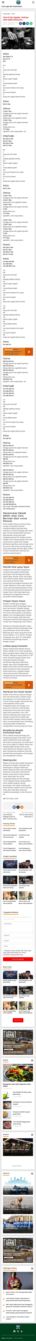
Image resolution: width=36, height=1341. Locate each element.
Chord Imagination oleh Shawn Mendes (9, 849)
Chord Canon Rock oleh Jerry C (26, 814)
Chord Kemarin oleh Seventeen (25, 829)
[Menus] (3, 2)
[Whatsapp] (31, 23)
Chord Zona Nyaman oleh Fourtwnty (10, 836)
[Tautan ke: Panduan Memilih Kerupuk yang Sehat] (7, 1115)
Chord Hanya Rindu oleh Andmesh (9, 843)
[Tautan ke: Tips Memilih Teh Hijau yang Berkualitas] (7, 1095)
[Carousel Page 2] (16, 1165)
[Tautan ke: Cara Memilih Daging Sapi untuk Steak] (7, 1125)
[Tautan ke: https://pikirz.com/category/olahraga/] (32, 1268)
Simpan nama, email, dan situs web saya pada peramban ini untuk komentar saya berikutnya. (17, 952)
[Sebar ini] (20, 23)
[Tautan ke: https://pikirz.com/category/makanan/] (32, 1060)
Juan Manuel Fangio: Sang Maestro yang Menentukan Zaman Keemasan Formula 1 (18, 1300)
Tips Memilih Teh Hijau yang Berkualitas (22, 1093)
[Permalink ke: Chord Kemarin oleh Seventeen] (26, 864)
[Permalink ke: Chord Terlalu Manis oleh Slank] (10, 864)
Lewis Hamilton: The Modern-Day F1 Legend (17, 1318)
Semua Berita (18, 1338)
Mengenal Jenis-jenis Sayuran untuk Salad (17, 1085)
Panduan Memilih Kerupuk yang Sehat (21, 1113)
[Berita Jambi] (18, 2)
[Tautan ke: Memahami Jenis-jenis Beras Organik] (7, 1105)
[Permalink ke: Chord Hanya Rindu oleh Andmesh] (10, 895)
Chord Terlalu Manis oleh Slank (9, 829)
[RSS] (21, 807)
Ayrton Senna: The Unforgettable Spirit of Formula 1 (19, 1293)
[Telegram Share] (27, 23)
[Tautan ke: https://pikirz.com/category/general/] (32, 1173)
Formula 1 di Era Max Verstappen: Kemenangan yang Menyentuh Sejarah (19, 1312)
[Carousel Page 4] (20, 1165)
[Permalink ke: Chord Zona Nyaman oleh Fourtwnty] (10, 880)
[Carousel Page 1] (13, 1165)
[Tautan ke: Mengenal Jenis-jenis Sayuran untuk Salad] (18, 1073)
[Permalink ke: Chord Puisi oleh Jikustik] (26, 880)
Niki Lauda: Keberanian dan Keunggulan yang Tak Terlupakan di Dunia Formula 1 (19, 1305)
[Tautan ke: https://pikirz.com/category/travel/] (32, 1135)
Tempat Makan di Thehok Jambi (16, 1150)
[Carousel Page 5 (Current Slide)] (23, 1165)
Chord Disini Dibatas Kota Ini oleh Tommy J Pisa (10, 815)
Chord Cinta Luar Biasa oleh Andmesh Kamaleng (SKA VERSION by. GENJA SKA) (25, 843)
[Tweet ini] (24, 23)
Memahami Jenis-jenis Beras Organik (22, 1103)
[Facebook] (14, 807)
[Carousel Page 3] (18, 1165)
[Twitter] (18, 807)
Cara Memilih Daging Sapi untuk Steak (21, 1123)
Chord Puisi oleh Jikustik (24, 836)
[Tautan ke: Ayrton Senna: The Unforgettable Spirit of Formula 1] (18, 1281)
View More (18, 1020)
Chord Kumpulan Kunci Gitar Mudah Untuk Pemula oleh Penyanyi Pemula (25, 849)
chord (4, 24)
